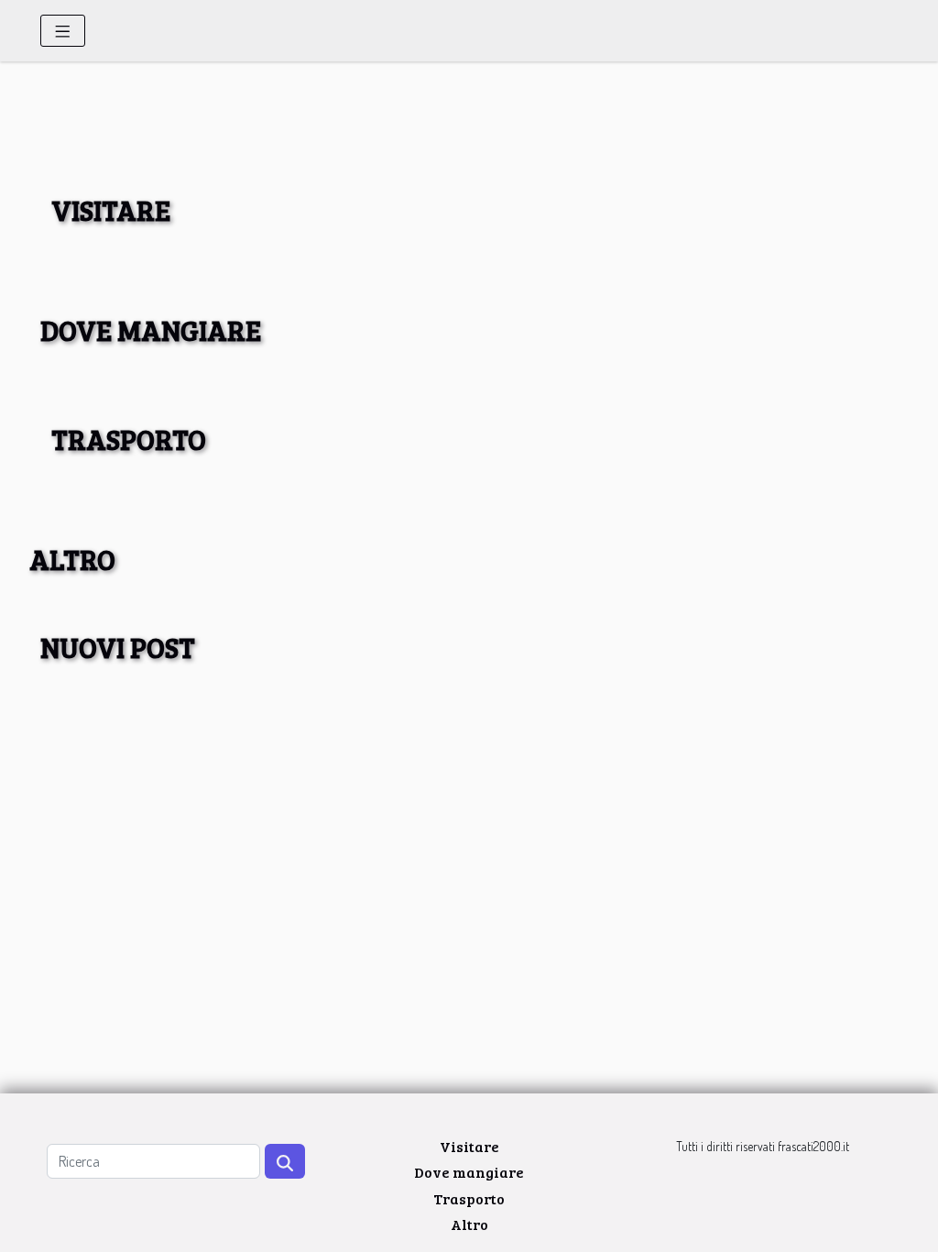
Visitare (469, 1146)
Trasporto (469, 1198)
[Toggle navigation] (62, 31)
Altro (469, 1224)
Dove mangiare (469, 1171)
